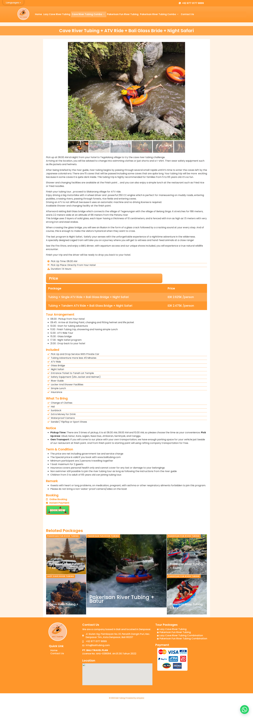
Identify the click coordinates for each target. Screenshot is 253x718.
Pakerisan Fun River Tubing (123, 14)
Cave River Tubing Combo (87, 14)
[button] (244, 709)
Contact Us (187, 14)
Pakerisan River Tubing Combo (158, 14)
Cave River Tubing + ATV (63, 606)
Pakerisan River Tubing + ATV (186, 606)
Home (38, 14)
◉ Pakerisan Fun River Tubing (174, 632)
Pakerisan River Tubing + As (65, 566)
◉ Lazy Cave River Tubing (172, 629)
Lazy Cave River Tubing (56, 14)
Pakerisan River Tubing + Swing (186, 566)
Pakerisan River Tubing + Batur (121, 599)
